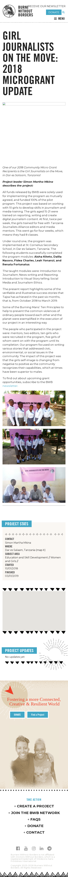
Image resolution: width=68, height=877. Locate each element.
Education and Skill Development (26, 557)
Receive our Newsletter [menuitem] (46, 6)
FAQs (35, 819)
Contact (35, 832)
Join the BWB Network (35, 813)
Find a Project (37, 714)
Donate (35, 826)
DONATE (53, 12)
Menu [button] (61, 19)
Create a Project (35, 806)
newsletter (10, 385)
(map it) (41, 550)
